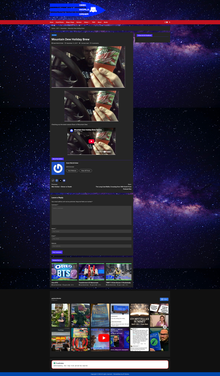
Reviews (79, 22)
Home (51, 22)
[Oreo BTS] (64, 271)
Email (54, 236)
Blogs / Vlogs (70, 22)
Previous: (62, 185)
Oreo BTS (55, 282)
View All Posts (85, 171)
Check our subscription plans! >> (100, 365)
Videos (86, 22)
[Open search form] (169, 22)
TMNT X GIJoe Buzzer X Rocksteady (118, 282)
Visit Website (72, 171)
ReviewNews (117, 374)
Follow (165, 299)
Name (54, 228)
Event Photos (60, 22)
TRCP (93, 22)
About (99, 22)
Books (106, 22)
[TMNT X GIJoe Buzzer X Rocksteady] (118, 271)
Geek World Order (58, 43)
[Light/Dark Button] (166, 22)
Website (54, 243)
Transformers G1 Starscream (88, 282)
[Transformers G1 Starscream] (91, 271)
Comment (55, 205)
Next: (113, 186)
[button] (53, 180)
